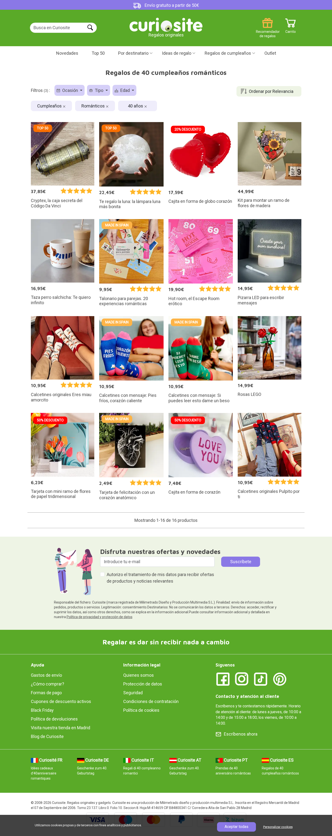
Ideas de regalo (176, 53)
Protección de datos (142, 683)
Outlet (270, 53)
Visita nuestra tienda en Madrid (60, 727)
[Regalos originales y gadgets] (166, 24)
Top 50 (98, 53)
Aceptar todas (236, 826)
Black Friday (42, 710)
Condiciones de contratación (151, 701)
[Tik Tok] (260, 678)
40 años (136, 105)
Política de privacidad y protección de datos (99, 617)
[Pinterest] (279, 678)
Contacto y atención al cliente (247, 696)
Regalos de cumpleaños (228, 53)
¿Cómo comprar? (47, 683)
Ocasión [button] (70, 90)
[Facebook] (223, 678)
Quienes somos (138, 675)
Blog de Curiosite (47, 736)
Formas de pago (46, 692)
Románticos (93, 105)
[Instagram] (242, 678)
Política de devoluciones (54, 718)
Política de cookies (141, 710)
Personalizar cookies (278, 827)
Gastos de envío (46, 675)
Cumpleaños (50, 105)
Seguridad (133, 692)
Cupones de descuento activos (61, 701)
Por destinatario (133, 53)
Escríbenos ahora (240, 734)
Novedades (67, 53)
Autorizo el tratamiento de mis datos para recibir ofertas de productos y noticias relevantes (160, 578)
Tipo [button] (99, 90)
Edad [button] (125, 90)
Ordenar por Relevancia (271, 91)
